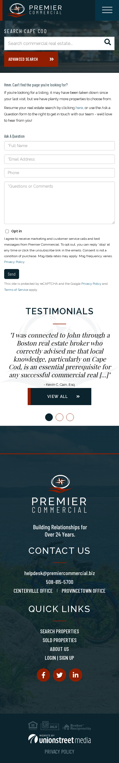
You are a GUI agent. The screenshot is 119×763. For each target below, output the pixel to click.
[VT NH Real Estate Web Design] (59, 738)
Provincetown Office (83, 590)
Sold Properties (60, 640)
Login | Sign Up (59, 657)
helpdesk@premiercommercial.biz (59, 573)
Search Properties (59, 631)
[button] (108, 43)
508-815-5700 (59, 581)
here (79, 108)
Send (11, 274)
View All (57, 396)
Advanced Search (23, 59)
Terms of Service (16, 290)
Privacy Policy (14, 262)
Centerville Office (33, 590)
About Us (59, 648)
